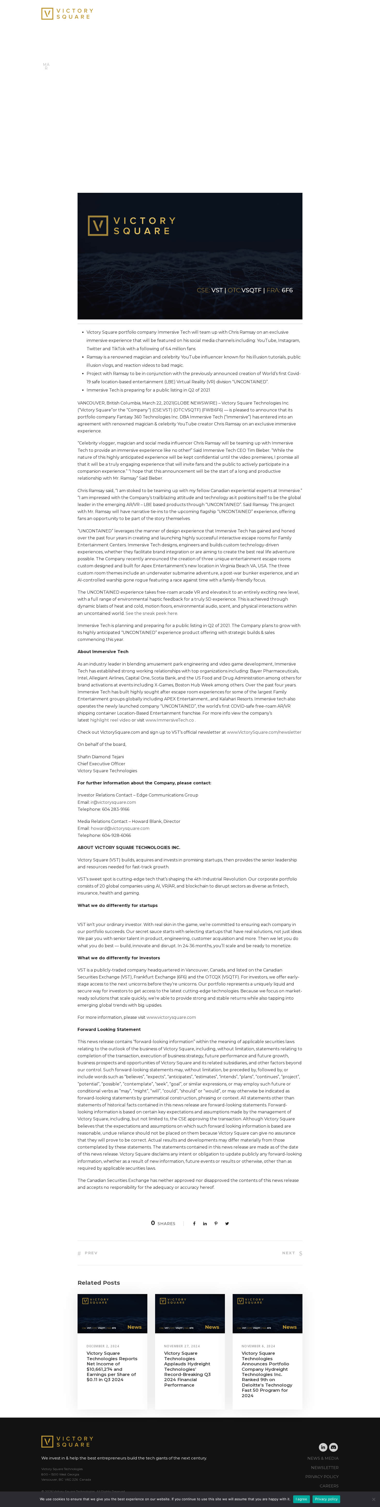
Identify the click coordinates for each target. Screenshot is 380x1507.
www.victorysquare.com (171, 1017)
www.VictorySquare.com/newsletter (264, 732)
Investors (285, 12)
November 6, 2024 (258, 1346)
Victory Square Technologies (62, 1469)
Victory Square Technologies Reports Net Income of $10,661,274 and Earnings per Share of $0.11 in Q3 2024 (112, 1366)
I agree (301, 1499)
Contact (316, 12)
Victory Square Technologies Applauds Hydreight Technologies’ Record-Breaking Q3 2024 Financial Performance (187, 1369)
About (222, 12)
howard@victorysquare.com (120, 828)
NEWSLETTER (325, 1467)
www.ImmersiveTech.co (170, 720)
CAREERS (329, 1485)
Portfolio (252, 12)
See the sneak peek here (151, 613)
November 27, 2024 (182, 1346)
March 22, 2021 (83, 152)
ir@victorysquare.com (113, 802)
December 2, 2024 (103, 1346)
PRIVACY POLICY (322, 1476)
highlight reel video (110, 720)
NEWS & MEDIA (323, 1458)
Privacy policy (326, 1499)
